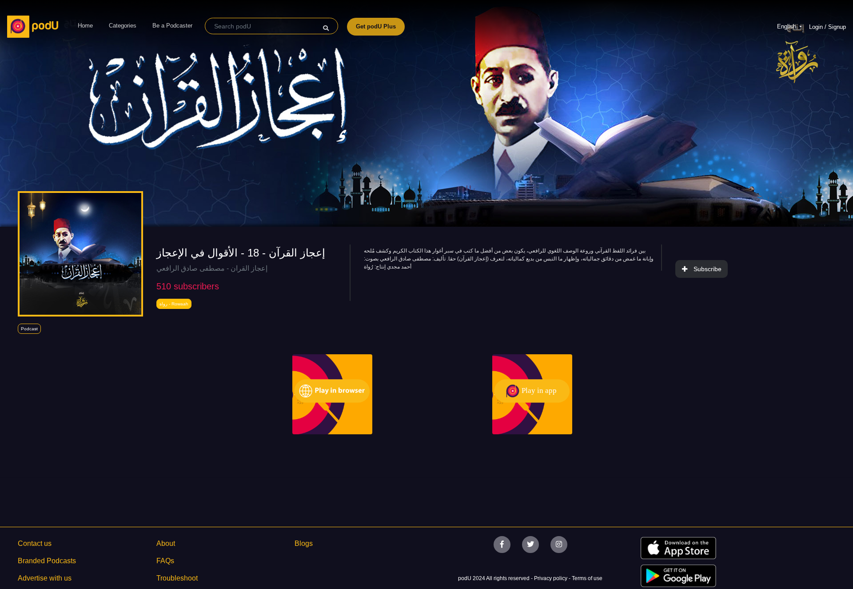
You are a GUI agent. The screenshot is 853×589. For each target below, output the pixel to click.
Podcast (29, 328)
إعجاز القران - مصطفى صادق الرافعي (211, 268)
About (165, 543)
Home (85, 25)
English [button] (787, 26)
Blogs (304, 543)
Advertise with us (45, 578)
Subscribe (707, 268)
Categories (122, 25)
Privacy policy (551, 578)
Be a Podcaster (172, 25)
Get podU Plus (376, 26)
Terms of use (587, 578)
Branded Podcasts (47, 561)
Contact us (35, 543)
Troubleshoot (177, 578)
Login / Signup (827, 27)
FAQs (165, 561)
